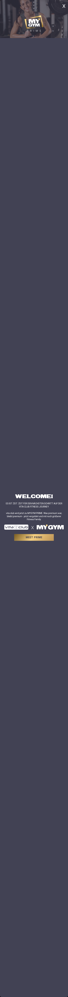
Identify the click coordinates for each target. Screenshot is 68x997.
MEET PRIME (34, 537)
